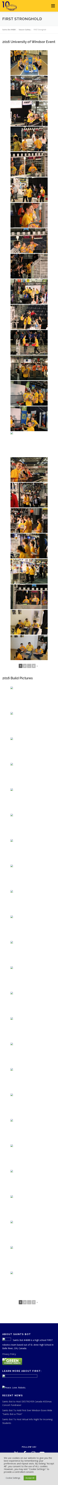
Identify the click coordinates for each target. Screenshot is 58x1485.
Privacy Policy (9, 1354)
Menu (52, 5)
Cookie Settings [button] (13, 1477)
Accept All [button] (30, 1477)
